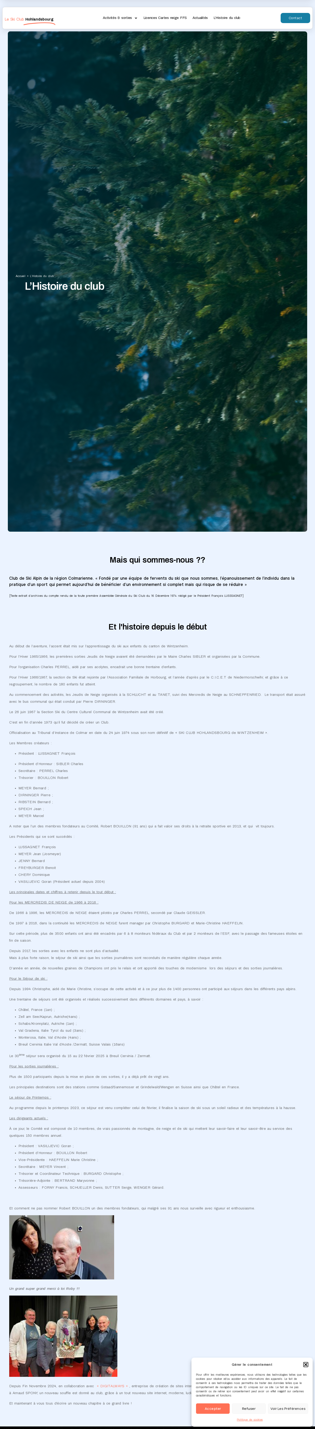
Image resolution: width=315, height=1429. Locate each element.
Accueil (20, 276)
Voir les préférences (288, 1408)
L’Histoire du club (227, 18)
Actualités (200, 18)
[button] (305, 1364)
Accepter (213, 1408)
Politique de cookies (250, 1419)
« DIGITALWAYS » (111, 1386)
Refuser (249, 1408)
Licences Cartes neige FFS (165, 18)
